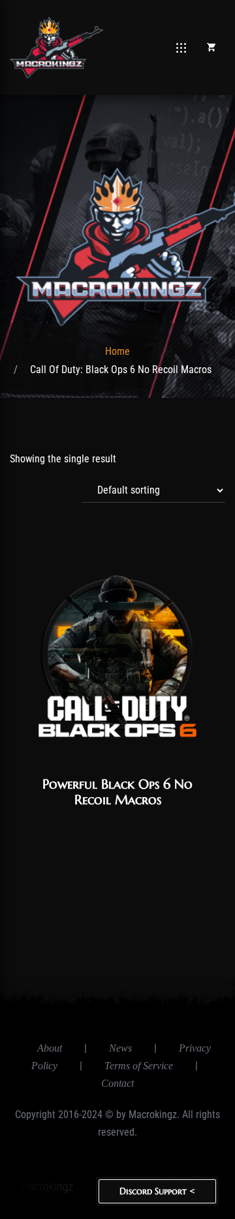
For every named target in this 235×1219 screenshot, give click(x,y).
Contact (117, 1083)
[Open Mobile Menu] (181, 47)
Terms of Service (138, 1065)
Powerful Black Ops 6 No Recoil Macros (117, 792)
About (49, 1048)
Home (117, 351)
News (120, 1048)
